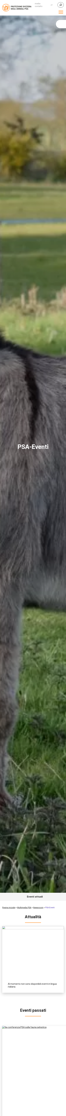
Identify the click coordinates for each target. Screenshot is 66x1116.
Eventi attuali (35, 897)
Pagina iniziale (8, 907)
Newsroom (38, 907)
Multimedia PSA (24, 907)
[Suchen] (61, 4)
